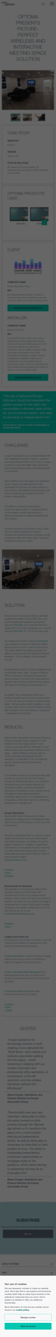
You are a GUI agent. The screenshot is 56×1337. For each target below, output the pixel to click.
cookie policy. (22, 1310)
